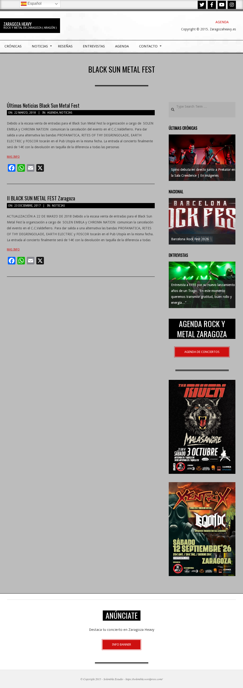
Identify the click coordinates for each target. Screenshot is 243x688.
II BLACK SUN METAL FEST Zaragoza (41, 198)
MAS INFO (13, 156)
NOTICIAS (65, 112)
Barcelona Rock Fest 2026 (190, 239)
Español (34, 3)
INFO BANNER (121, 644)
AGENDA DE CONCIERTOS (202, 352)
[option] (202, 157)
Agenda (52, 112)
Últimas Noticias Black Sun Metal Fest (43, 105)
